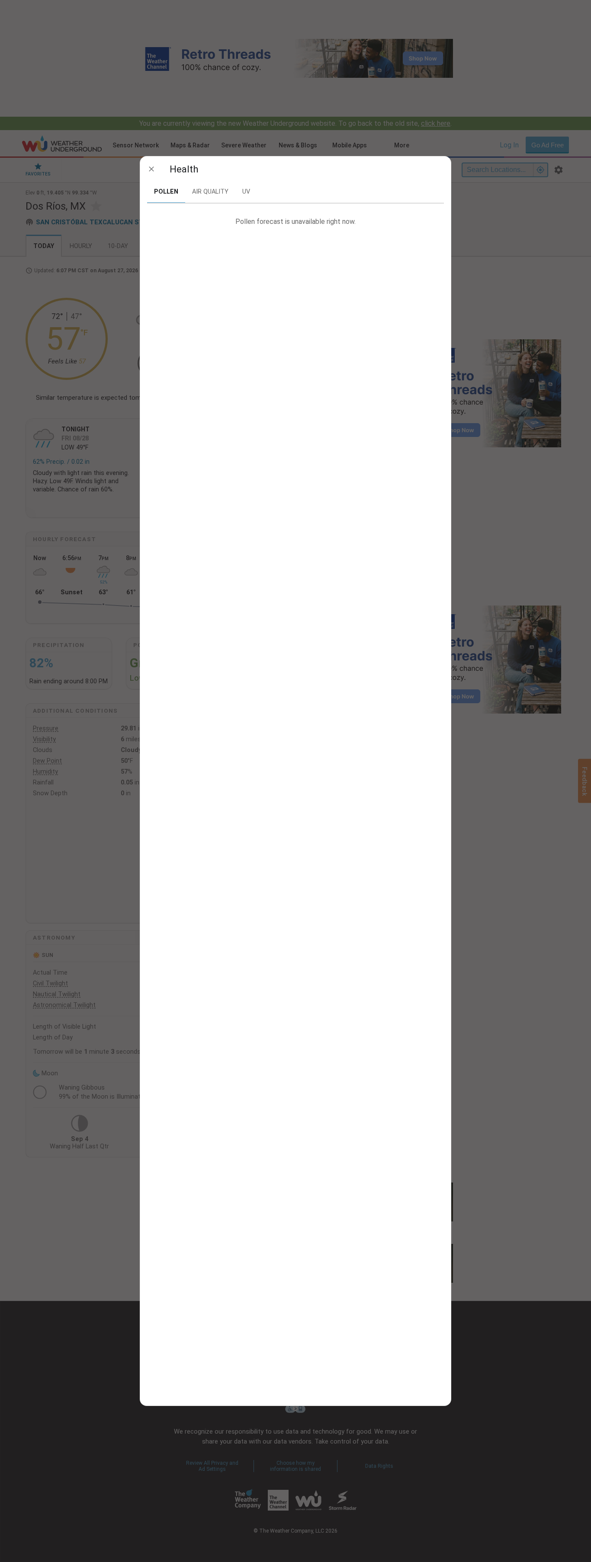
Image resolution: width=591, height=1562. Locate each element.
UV (246, 191)
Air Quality (210, 191)
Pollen (166, 191)
